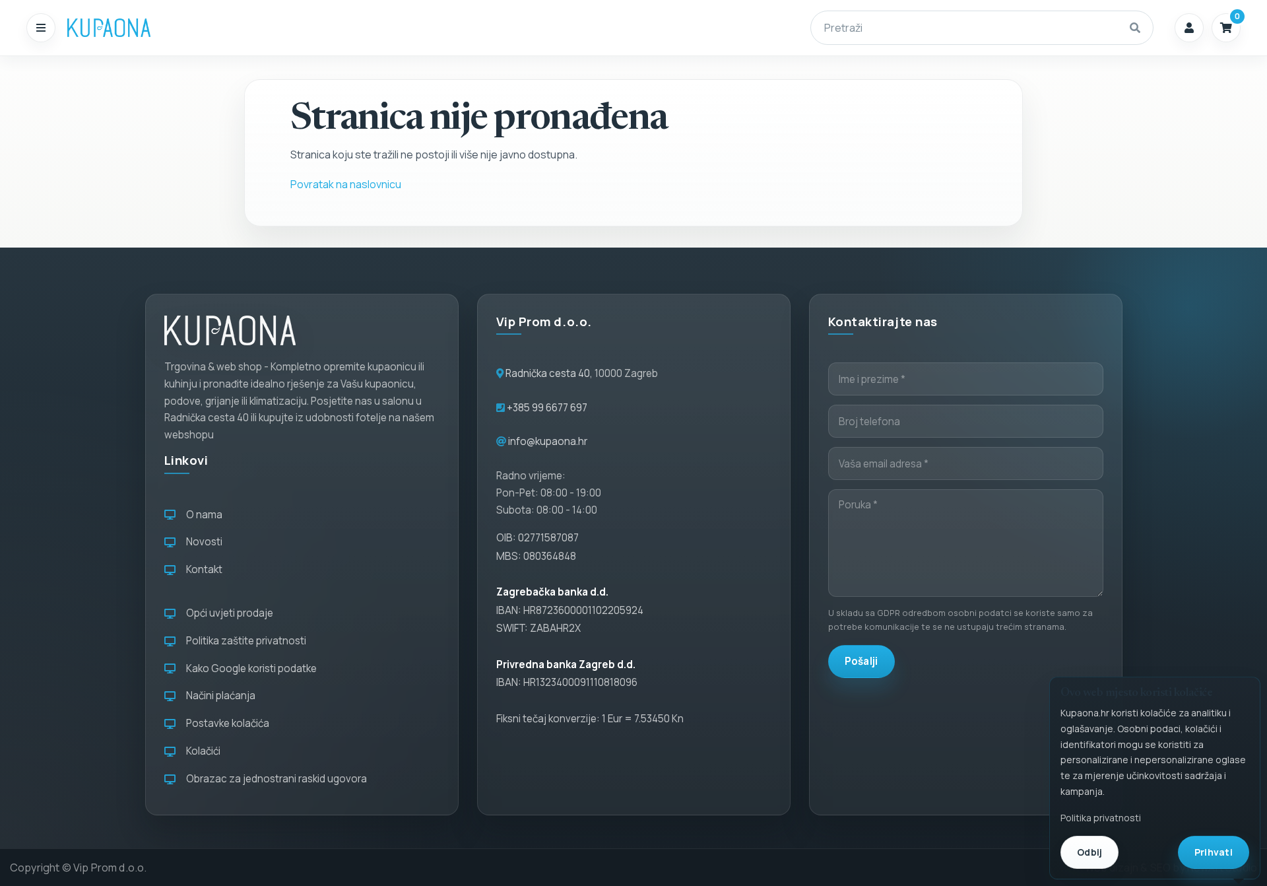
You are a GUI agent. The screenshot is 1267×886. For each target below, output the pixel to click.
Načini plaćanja (218, 695)
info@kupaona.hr (547, 441)
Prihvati (1213, 852)
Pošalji (861, 661)
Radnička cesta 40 (547, 373)
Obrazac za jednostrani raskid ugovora (274, 779)
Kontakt (202, 569)
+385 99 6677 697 (546, 408)
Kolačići (201, 751)
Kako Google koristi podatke (249, 668)
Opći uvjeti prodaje (227, 613)
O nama (202, 515)
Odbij (1089, 852)
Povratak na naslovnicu (345, 184)
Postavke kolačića (225, 723)
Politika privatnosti (1100, 817)
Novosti (202, 542)
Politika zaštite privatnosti (244, 641)
